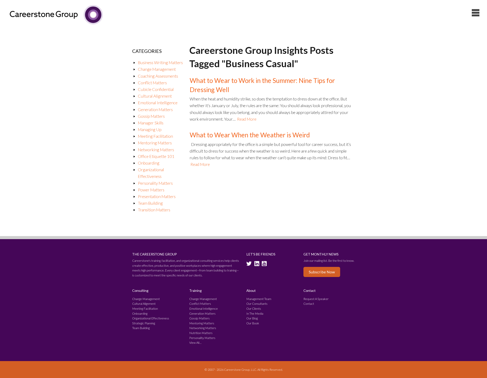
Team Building (150, 203)
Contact (309, 290)
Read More (246, 119)
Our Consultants (256, 303)
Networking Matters (156, 149)
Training (195, 290)
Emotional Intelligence (157, 102)
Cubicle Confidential (156, 89)
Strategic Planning (143, 323)
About (251, 290)
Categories (147, 51)
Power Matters (151, 189)
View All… (195, 342)
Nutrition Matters (200, 333)
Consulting (140, 290)
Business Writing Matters (160, 62)
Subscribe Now (322, 272)
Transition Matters (154, 209)
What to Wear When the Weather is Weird (250, 135)
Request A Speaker (316, 299)
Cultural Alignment (155, 96)
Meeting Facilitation (155, 136)
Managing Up (150, 129)
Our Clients (253, 308)
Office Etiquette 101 (156, 156)
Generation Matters (155, 109)
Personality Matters (155, 183)
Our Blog (252, 318)
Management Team (258, 299)
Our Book (252, 323)
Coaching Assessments (158, 76)
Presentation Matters (157, 196)
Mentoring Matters (155, 142)
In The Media (254, 313)
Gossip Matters (151, 116)
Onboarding (148, 163)
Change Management (157, 69)
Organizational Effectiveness (150, 318)
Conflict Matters (152, 82)
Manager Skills (150, 122)
